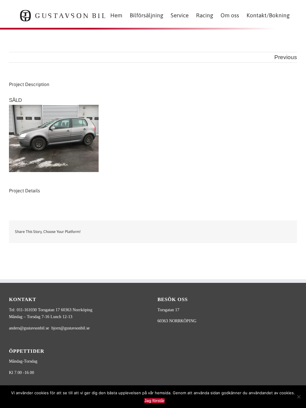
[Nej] (299, 397)
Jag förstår (154, 400)
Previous (285, 57)
